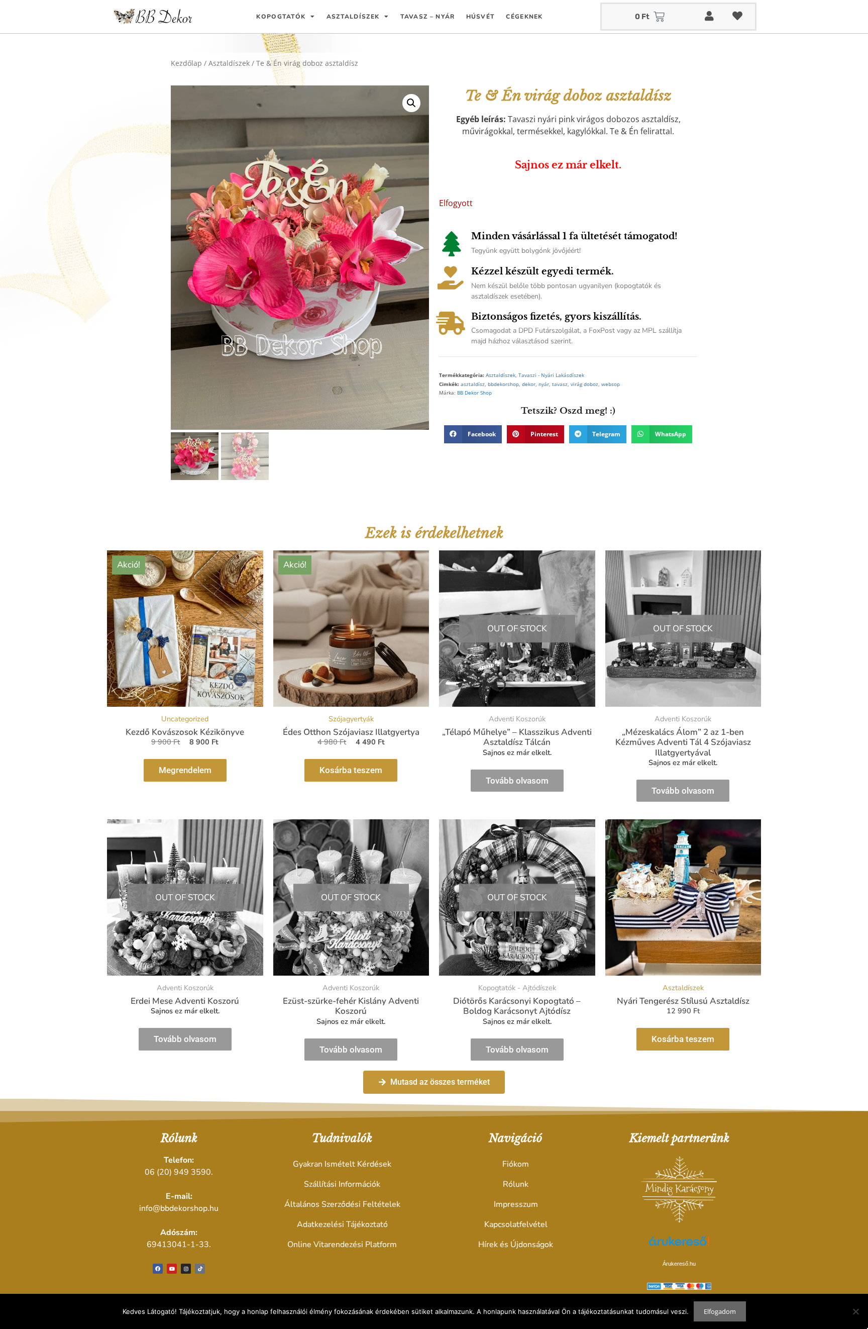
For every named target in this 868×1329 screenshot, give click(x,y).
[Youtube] (172, 1269)
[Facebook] (158, 1269)
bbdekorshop (503, 384)
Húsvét (480, 17)
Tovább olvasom (517, 781)
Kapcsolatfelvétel (516, 1224)
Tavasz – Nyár (427, 17)
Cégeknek (524, 17)
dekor (528, 384)
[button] (411, 103)
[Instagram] (186, 1269)
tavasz (560, 384)
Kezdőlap (186, 63)
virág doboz (584, 384)
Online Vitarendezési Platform (342, 1244)
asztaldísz (473, 384)
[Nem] (855, 1311)
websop (610, 384)
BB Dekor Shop (474, 393)
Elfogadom (720, 1311)
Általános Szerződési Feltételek (342, 1204)
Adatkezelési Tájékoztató (342, 1224)
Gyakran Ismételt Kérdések (342, 1164)
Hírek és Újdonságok (515, 1244)
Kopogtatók (280, 17)
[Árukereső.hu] (679, 1247)
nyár (543, 384)
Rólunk (515, 1184)
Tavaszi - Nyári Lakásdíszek (551, 375)
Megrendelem (185, 770)
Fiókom (515, 1164)
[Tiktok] (200, 1269)
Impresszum (516, 1204)
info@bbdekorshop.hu (179, 1208)
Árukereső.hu (679, 1264)
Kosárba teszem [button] (350, 770)
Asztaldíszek (353, 17)
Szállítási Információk (342, 1184)
